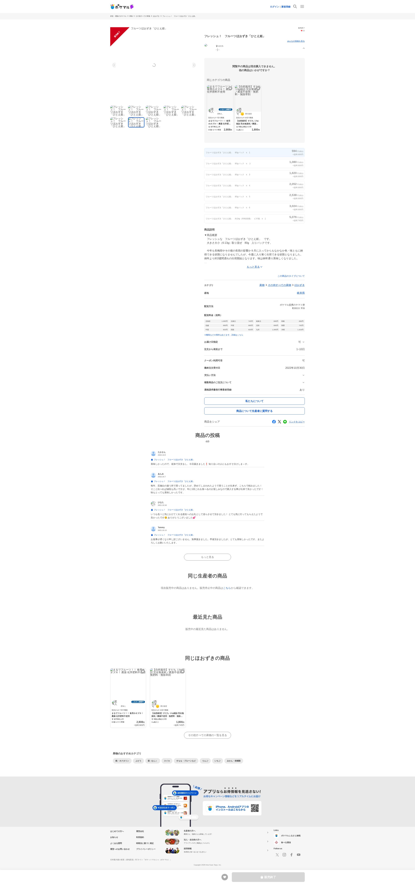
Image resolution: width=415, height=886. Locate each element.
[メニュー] (302, 6)
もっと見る (207, 557)
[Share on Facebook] (274, 422)
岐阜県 (301, 293)
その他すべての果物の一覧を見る (207, 735)
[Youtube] (298, 854)
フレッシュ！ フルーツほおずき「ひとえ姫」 (179, 16)
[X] (277, 854)
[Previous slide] (114, 65)
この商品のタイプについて (291, 276)
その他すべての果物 (143, 16)
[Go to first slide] (193, 65)
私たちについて (254, 401)
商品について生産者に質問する (254, 411)
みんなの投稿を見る (296, 41)
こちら (227, 588)
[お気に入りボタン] (230, 88)
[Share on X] (279, 421)
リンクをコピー (297, 422)
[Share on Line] (285, 422)
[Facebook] (291, 854)
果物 (131, 16)
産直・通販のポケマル (118, 16)
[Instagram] (284, 854)
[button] (254, 48)
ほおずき (156, 16)
